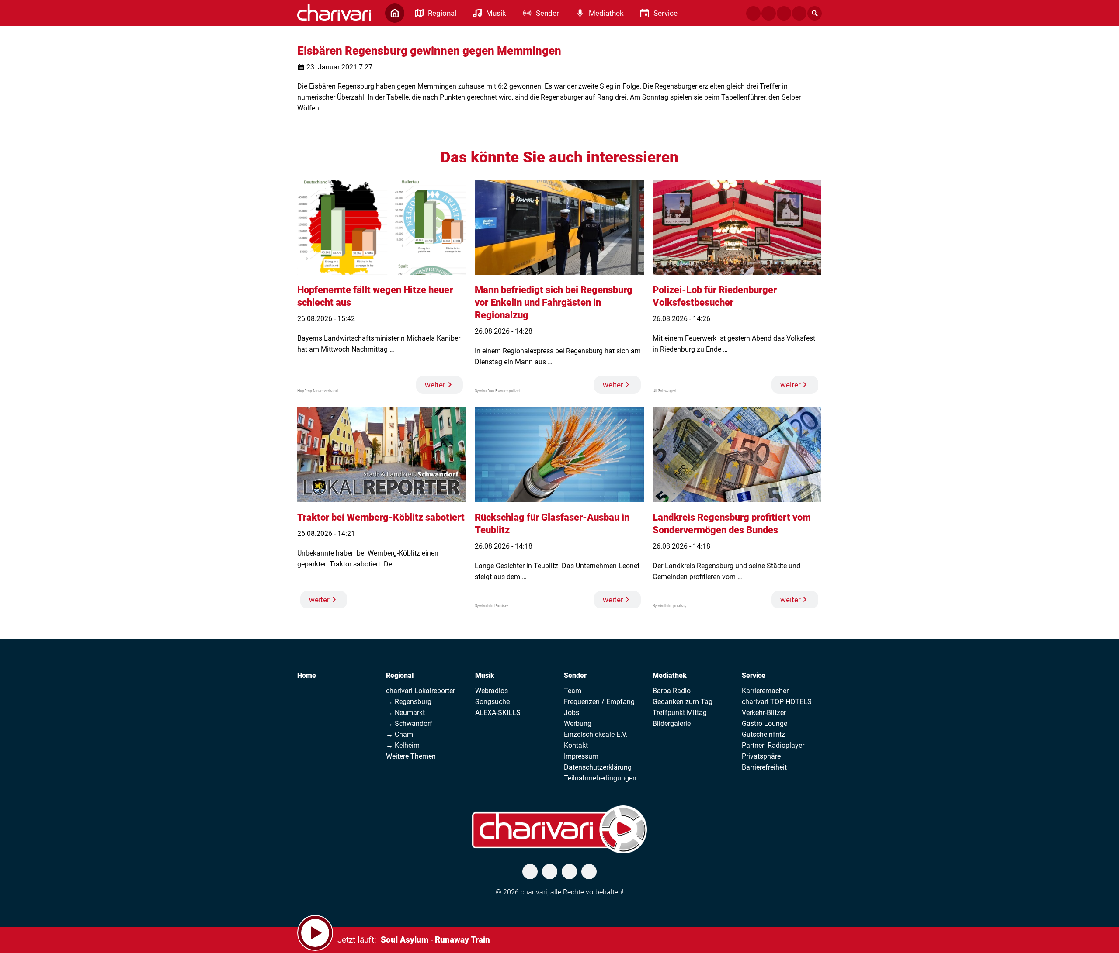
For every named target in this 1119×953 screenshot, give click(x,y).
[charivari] (334, 12)
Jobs (571, 712)
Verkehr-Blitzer (764, 712)
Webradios (491, 691)
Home (306, 675)
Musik (484, 675)
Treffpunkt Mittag (680, 712)
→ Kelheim (403, 745)
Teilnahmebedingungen (600, 778)
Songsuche (492, 701)
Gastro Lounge (764, 723)
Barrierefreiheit (764, 767)
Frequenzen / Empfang (599, 701)
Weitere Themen (411, 756)
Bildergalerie (672, 723)
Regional (400, 675)
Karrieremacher (765, 691)
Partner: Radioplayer (773, 745)
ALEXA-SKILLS (498, 712)
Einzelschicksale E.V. (595, 734)
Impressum (581, 756)
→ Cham (399, 734)
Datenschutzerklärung (598, 767)
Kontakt (576, 745)
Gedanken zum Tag (682, 701)
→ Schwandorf (409, 723)
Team (572, 691)
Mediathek (670, 675)
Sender (575, 675)
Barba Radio (672, 691)
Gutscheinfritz (763, 734)
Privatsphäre (761, 756)
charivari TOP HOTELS (777, 701)
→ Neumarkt (405, 712)
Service (753, 675)
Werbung (577, 723)
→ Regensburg (408, 701)
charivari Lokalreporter (420, 691)
